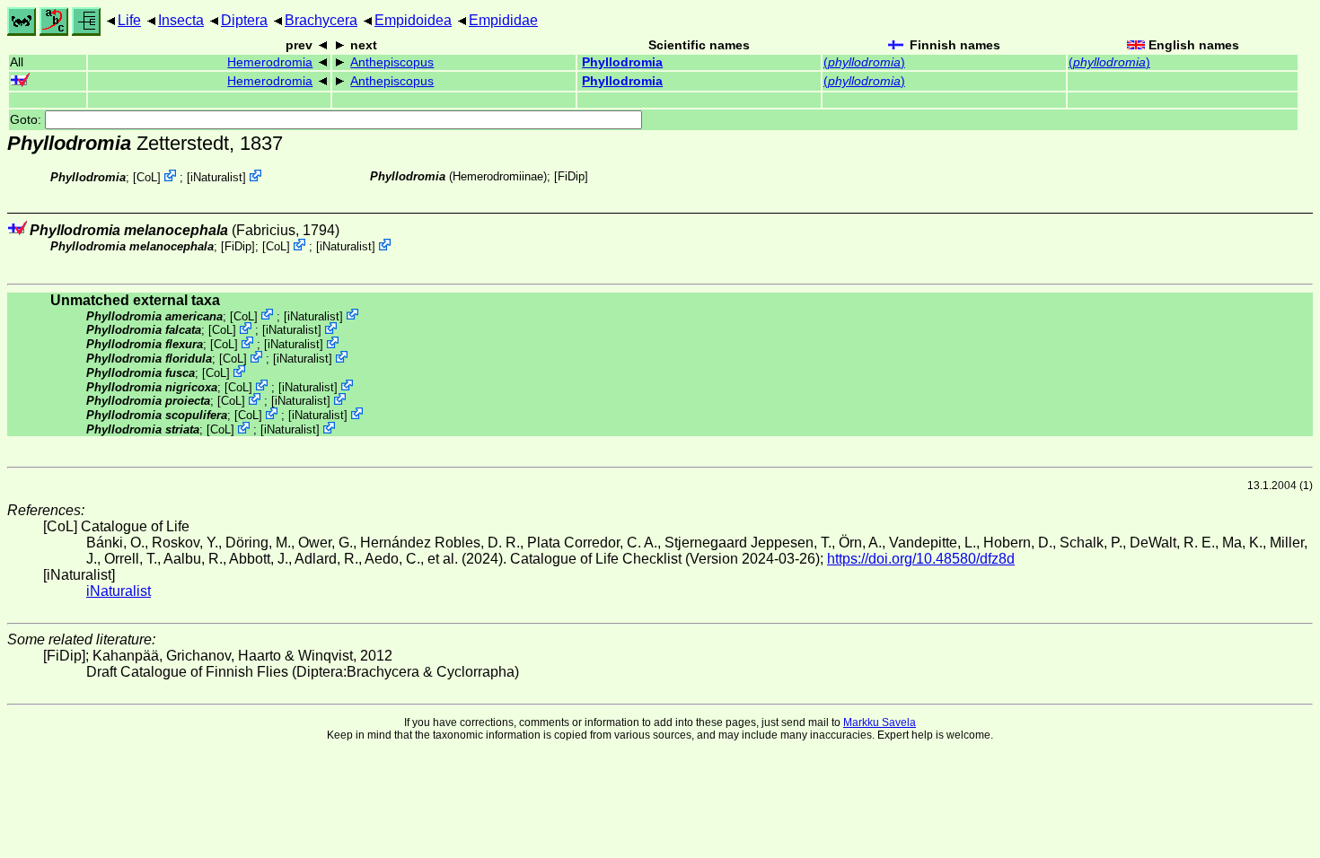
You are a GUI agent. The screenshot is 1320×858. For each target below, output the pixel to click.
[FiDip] (571, 176)
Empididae (503, 20)
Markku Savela (879, 722)
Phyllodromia (622, 62)
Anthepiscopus (392, 62)
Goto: (27, 120)
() (864, 62)
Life (129, 20)
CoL (146, 177)
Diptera (244, 20)
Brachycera (321, 20)
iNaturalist (216, 177)
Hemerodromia (269, 62)
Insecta (181, 20)
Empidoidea (413, 20)
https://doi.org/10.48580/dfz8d (921, 558)
